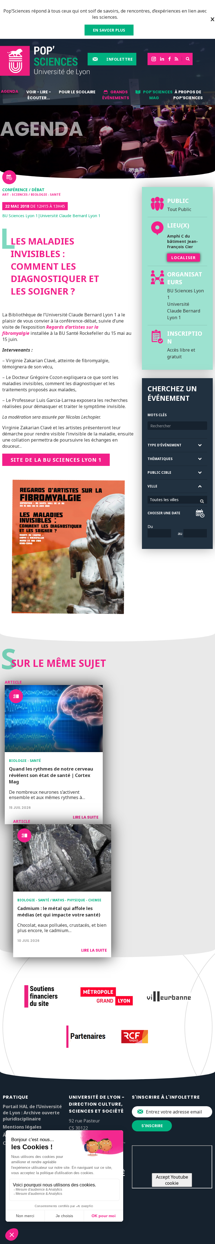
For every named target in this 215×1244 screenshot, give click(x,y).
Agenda (9, 91)
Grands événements (115, 95)
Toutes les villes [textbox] (164, 499)
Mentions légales (22, 1127)
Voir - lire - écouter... (38, 95)
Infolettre (119, 59)
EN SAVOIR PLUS (109, 30)
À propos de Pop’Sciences (188, 95)
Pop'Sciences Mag (157, 95)
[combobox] (177, 500)
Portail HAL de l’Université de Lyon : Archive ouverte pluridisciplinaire (32, 1112)
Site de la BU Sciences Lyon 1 (56, 459)
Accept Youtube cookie (172, 1180)
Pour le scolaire (77, 92)
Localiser (183, 257)
